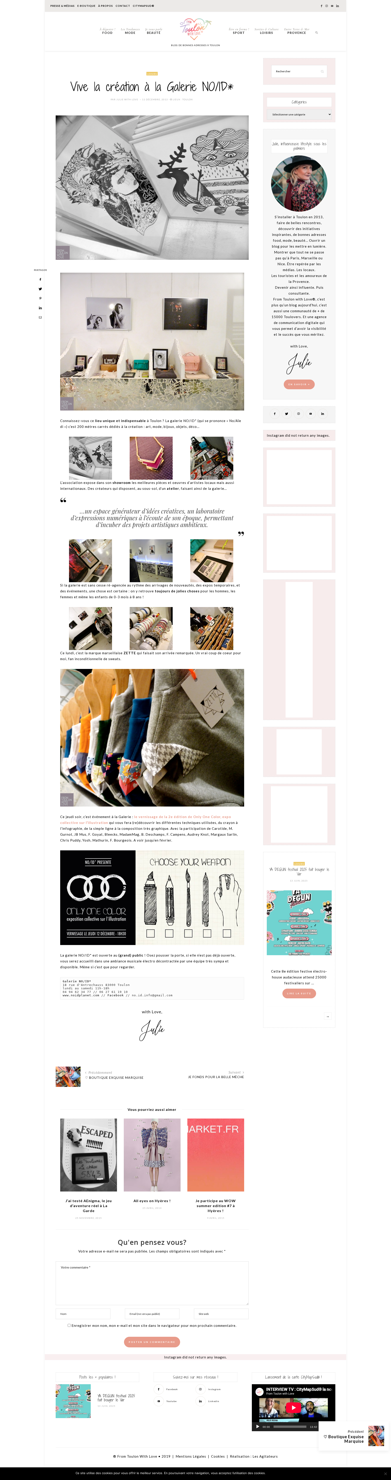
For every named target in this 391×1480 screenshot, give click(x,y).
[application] (293, 1407)
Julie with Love (127, 99)
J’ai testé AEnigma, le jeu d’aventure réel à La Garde (88, 1206)
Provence (297, 31)
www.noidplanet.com (81, 995)
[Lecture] (257, 1426)
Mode (130, 31)
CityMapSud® (143, 5)
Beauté (153, 31)
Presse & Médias (62, 5)
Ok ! (279, 1473)
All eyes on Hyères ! (152, 1201)
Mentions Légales (191, 1456)
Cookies (218, 1456)
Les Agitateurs (265, 1456)
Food (107, 31)
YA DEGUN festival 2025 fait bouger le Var (299, 872)
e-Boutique (86, 5)
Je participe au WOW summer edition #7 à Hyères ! (216, 1206)
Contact (123, 5)
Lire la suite (299, 993)
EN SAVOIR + (299, 384)
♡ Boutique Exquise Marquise (344, 1439)
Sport (239, 31)
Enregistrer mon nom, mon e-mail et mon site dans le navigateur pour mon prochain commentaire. (154, 1325)
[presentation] (70, 1162)
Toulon (187, 99)
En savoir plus (304, 1473)
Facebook (115, 995)
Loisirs (267, 31)
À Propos (105, 5)
